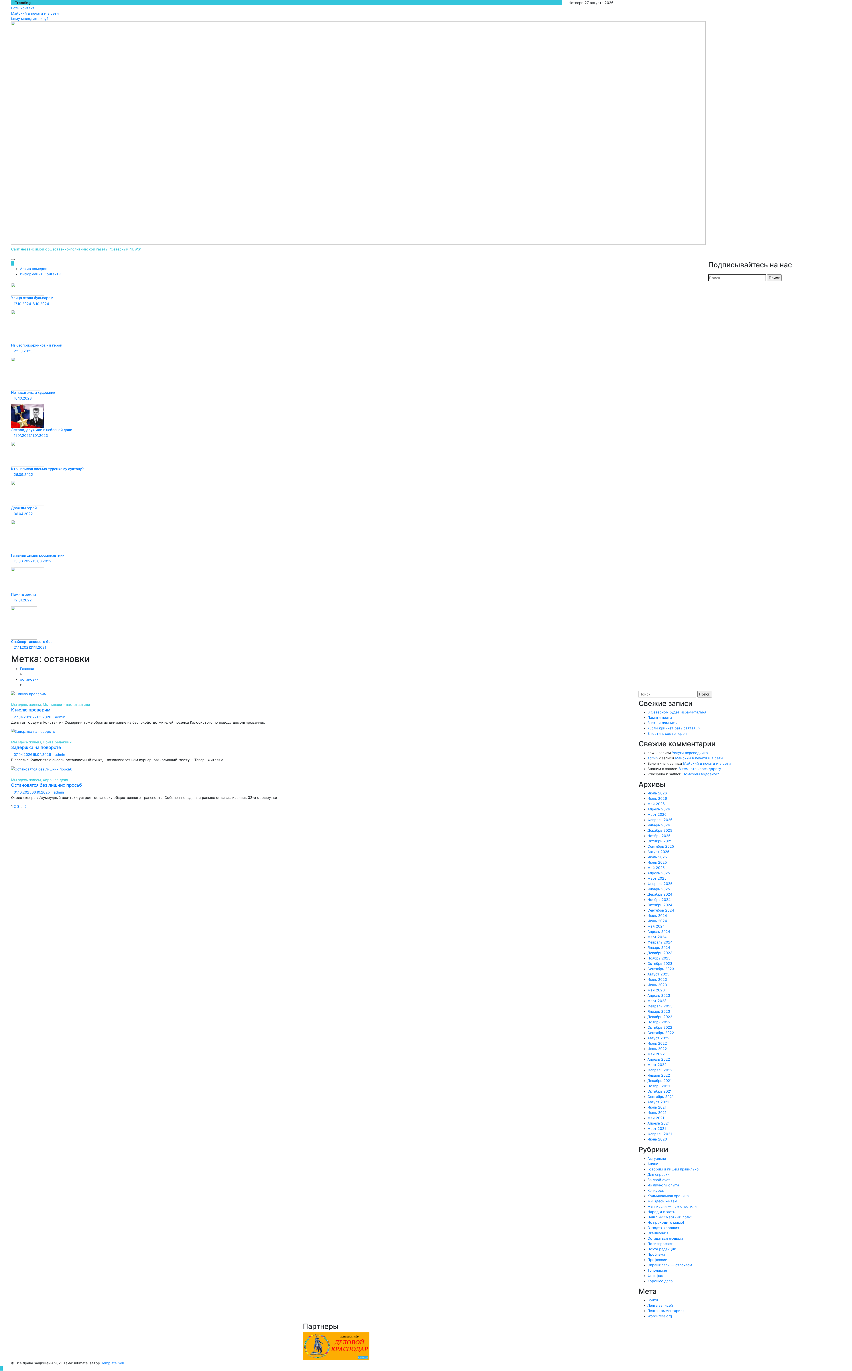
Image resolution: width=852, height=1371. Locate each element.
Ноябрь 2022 (659, 1022)
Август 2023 (658, 974)
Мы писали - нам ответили (66, 704)
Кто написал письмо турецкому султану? (47, 469)
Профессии (657, 1259)
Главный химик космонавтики (38, 555)
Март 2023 (657, 1001)
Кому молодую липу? (29, 18)
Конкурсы (656, 1190)
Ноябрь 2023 (659, 958)
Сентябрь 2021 (660, 1096)
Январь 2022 (658, 1075)
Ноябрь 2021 (658, 1086)
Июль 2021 (656, 1107)
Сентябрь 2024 (660, 910)
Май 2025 (656, 867)
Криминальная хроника (668, 1196)
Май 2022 (656, 1054)
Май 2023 (656, 990)
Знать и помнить (662, 723)
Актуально (656, 1158)
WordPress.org (659, 1316)
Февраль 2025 (660, 883)
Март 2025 (657, 878)
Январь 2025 (658, 889)
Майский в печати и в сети (35, 13)
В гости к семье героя (667, 733)
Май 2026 (656, 804)
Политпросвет (660, 1243)
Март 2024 (657, 937)
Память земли (23, 594)
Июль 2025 (657, 857)
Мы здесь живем (26, 704)
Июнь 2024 (657, 921)
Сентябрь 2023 (660, 969)
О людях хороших (663, 1227)
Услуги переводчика (690, 753)
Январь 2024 (658, 947)
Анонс (652, 1164)
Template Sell (112, 1363)
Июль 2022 (657, 1043)
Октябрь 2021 (659, 1091)
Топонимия (657, 1270)
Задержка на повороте (36, 747)
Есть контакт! (23, 8)
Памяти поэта (659, 717)
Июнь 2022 (657, 1048)
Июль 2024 (657, 915)
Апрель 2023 (658, 995)
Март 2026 (657, 814)
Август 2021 (658, 1102)
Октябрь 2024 (659, 905)
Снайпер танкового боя (32, 641)
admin (60, 717)
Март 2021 (656, 1128)
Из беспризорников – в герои (36, 345)
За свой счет (658, 1180)
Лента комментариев (665, 1310)
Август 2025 (658, 851)
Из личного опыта (663, 1185)
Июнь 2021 (656, 1112)
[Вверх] (1, 1368)
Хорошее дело (55, 780)
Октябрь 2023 (659, 963)
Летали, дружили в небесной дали (41, 429)
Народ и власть (661, 1211)
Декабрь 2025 (659, 830)
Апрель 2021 (658, 1123)
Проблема (656, 1254)
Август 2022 (658, 1038)
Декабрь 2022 (659, 1016)
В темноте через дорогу (699, 768)
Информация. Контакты (40, 274)
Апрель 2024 (658, 931)
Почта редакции (57, 742)
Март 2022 (657, 1064)
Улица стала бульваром (32, 297)
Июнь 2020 (657, 1139)
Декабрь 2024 (659, 894)
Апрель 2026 (658, 809)
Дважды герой (24, 508)
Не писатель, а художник (33, 392)
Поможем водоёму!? (700, 774)
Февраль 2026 (660, 819)
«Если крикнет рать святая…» (673, 728)
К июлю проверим (30, 710)
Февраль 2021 (659, 1134)
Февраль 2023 (660, 1006)
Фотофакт (656, 1275)
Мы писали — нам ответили (672, 1206)
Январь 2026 (658, 825)
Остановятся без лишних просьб (46, 785)
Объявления (657, 1233)
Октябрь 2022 (659, 1027)
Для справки (658, 1174)
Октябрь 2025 (659, 841)
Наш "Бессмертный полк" (669, 1217)
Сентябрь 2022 (660, 1032)
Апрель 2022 (658, 1059)
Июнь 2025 (657, 862)
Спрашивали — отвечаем (669, 1265)
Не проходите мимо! (665, 1222)
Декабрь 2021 (659, 1080)
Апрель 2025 (658, 873)
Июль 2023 (657, 979)
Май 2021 (655, 1118)
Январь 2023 (658, 1011)
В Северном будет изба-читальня (676, 712)
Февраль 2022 (660, 1070)
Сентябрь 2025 (660, 846)
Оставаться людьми (665, 1238)
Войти (652, 1300)
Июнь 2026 (657, 798)
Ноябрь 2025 (659, 835)
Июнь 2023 (657, 985)
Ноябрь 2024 (659, 899)
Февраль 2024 (660, 942)
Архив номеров (33, 268)
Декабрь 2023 (659, 953)
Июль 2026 (657, 793)
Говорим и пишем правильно (673, 1169)
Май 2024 (656, 926)
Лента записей (660, 1305)
